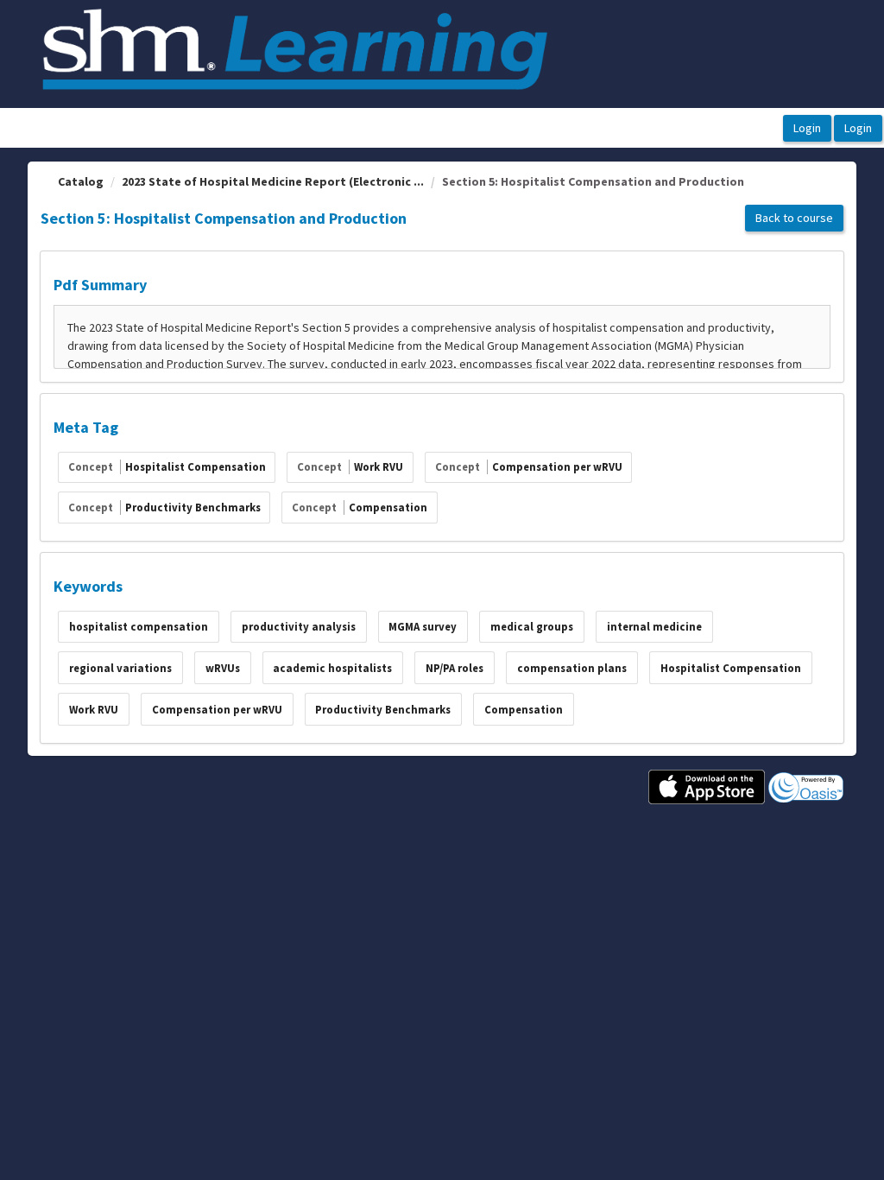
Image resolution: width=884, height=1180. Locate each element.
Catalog (81, 181)
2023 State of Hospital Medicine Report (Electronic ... (273, 181)
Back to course (794, 217)
